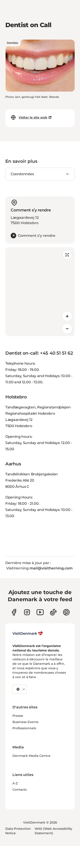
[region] (40, 291)
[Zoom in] (67, 316)
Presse (17, 716)
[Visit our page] (27, 612)
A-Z (15, 783)
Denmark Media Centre (31, 756)
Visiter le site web (33, 117)
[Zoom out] (67, 328)
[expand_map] (67, 255)
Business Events (25, 722)
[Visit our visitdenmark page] (40, 612)
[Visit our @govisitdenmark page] (53, 612)
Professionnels (24, 728)
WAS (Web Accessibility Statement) (53, 831)
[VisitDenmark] (27, 633)
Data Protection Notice (18, 831)
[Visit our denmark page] (14, 612)
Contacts (19, 790)
